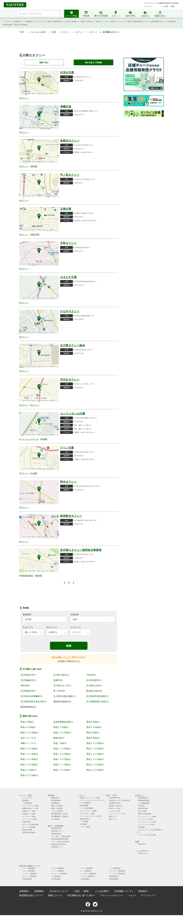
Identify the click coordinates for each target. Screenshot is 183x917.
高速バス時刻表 (57, 808)
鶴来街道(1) (58, 738)
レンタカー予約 (114, 811)
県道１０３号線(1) (95, 743)
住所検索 (83, 824)
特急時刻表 (55, 803)
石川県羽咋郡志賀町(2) (97, 696)
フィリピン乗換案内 (87, 876)
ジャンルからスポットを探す (90, 816)
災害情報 (141, 827)
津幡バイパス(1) (28, 743)
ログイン (149, 6)
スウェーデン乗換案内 (59, 874)
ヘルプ (131, 895)
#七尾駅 (33, 473)
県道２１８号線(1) (95, 764)
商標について (54, 895)
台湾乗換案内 (56, 879)
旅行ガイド (113, 816)
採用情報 (38, 891)
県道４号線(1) (93, 721)
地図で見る (44, 62)
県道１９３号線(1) (62, 759)
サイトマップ (147, 895)
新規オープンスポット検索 (90, 798)
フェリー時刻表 (57, 811)
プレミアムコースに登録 (153, 3)
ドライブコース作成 (145, 819)
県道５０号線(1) (61, 727)
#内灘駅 (43, 439)
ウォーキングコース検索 (147, 816)
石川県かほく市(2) (62, 685)
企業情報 (23, 891)
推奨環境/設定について (30, 895)
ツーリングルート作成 (146, 824)
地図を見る (142, 844)
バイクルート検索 (107, 21)
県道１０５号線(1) (29, 748)
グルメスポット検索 (87, 813)
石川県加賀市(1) (94, 680)
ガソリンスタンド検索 (88, 811)
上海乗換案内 (85, 879)
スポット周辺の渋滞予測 (60, 842)
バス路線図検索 (143, 803)
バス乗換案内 (28, 21)
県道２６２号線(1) (29, 775)
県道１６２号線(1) (29, 759)
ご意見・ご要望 (168, 6)
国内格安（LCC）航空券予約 (119, 800)
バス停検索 (84, 821)
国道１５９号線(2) (29, 732)
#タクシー (24, 98)
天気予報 (141, 806)
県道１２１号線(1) (29, 754)
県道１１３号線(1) (62, 748)
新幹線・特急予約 (115, 806)
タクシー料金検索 (167, 21)
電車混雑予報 (56, 834)
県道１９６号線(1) (29, 764)
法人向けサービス (58, 891)
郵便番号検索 (143, 808)
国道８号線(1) (93, 738)
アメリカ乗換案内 (28, 868)
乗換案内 (17, 21)
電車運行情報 (56, 828)
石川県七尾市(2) (61, 674)
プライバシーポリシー (110, 895)
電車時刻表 (55, 798)
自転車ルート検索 (92, 21)
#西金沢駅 (34, 234)
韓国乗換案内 (114, 876)
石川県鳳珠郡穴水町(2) (97, 701)
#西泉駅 (33, 166)
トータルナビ (7, 21)
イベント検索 (85, 827)
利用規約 (142, 891)
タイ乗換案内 (56, 876)
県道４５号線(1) (28, 727)
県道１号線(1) (60, 743)
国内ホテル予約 (114, 808)
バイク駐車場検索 (86, 808)
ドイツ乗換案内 (114, 868)
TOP (21, 32)
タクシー (65, 32)
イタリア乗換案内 (28, 871)
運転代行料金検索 (20, 25)
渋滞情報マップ (57, 847)
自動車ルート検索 (77, 21)
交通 (54, 32)
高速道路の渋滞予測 (58, 844)
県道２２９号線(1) (62, 770)
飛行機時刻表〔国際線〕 (60, 816)
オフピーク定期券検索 (151, 21)
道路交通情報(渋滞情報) (59, 839)
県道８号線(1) (93, 732)
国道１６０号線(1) (62, 732)
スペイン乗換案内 (57, 871)
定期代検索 (137, 21)
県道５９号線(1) (94, 727)
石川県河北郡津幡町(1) (31, 696)
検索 (68, 645)
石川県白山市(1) (94, 685)
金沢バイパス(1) (28, 738)
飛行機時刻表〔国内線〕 (60, 814)
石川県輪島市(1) (28, 680)
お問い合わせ (143, 853)
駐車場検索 (84, 805)
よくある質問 (101, 891)
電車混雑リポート (57, 831)
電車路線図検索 (143, 800)
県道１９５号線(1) (95, 759)
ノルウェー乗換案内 (29, 874)
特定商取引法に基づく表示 (80, 895)
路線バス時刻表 (57, 806)
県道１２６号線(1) (62, 754)
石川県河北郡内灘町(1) (64, 696)
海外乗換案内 (143, 798)
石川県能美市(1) (28, 691)
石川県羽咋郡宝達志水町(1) (33, 701)
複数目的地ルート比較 (61, 21)
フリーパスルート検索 (43, 21)
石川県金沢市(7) (28, 674)
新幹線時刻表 (56, 800)
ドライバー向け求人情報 (147, 835)
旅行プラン (113, 819)
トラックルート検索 (123, 21)
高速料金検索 (7, 25)
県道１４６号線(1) (95, 754)
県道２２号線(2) (28, 770)
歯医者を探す (85, 819)
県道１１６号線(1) (95, 748)
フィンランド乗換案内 (117, 871)
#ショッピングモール (29, 439)
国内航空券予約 (114, 798)
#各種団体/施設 (26, 575)
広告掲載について (123, 891)
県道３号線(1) (27, 721)
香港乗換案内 (27, 879)
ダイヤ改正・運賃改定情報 (61, 836)
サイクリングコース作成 (147, 822)
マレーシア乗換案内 (29, 876)
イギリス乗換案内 (57, 868)
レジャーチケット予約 (117, 814)
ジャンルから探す (37, 32)
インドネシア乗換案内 (117, 874)
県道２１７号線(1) (62, 764)
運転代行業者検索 (144, 814)
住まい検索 (142, 811)
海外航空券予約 (114, 803)
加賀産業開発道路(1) (63, 721)
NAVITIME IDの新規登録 (170, 3)
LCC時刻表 (55, 819)
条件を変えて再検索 (93, 62)
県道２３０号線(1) (95, 770)
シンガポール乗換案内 (88, 874)
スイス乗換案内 (86, 871)
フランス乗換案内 (86, 868)
